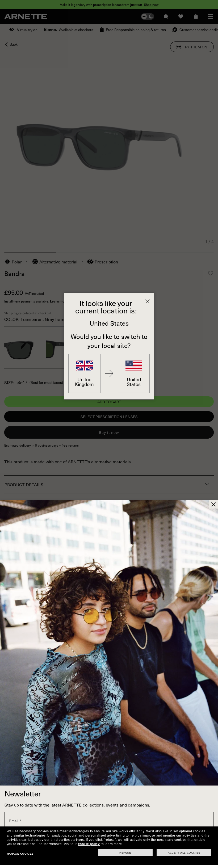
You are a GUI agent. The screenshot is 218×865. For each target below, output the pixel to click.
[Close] (147, 301)
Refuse (125, 852)
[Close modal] (213, 504)
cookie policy (89, 844)
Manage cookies (20, 853)
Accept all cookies (184, 852)
